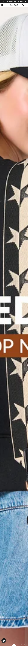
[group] (14, 326)
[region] (14, 326)
